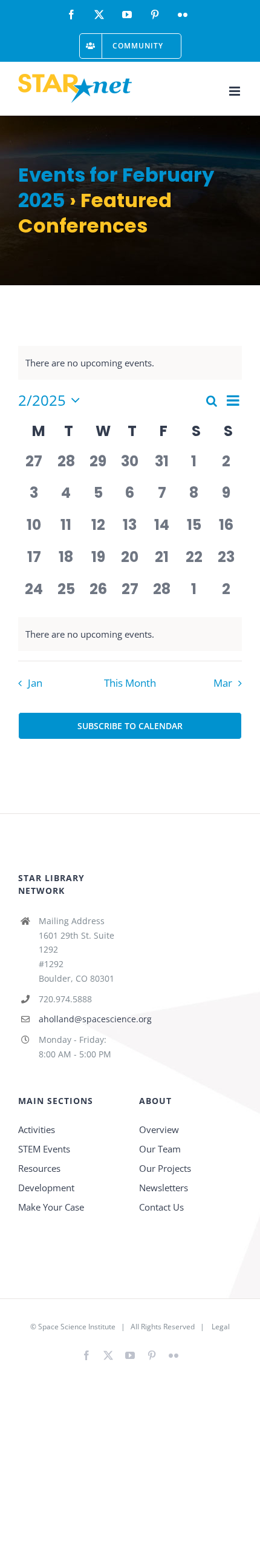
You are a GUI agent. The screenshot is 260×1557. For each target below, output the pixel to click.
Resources (39, 1168)
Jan (35, 683)
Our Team (160, 1149)
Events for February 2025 (116, 187)
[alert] (130, 634)
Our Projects (165, 1168)
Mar (222, 683)
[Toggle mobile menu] (235, 91)
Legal (221, 1326)
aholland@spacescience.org (80, 1019)
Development (46, 1188)
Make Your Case (51, 1207)
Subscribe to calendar (130, 726)
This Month (130, 683)
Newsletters (163, 1188)
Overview (159, 1129)
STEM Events (44, 1149)
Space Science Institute (76, 1326)
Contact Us (161, 1207)
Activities (36, 1129)
